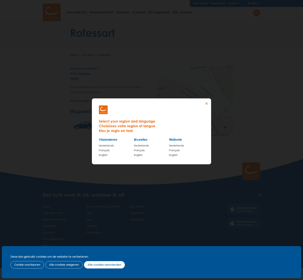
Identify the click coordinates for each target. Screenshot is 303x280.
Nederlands (106, 145)
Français (104, 150)
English (103, 155)
